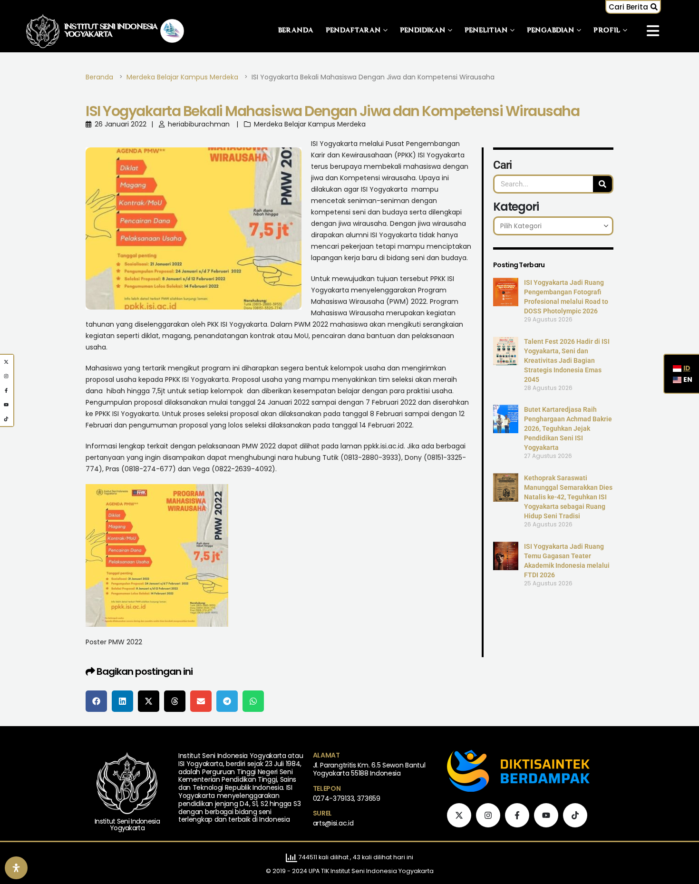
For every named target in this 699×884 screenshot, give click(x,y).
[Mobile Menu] (653, 30)
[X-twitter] (459, 815)
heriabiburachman (199, 124)
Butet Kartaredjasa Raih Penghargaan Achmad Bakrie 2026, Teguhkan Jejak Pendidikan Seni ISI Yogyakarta (568, 428)
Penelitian (486, 30)
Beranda (296, 30)
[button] (633, 7)
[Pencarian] (602, 184)
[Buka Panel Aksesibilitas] (16, 867)
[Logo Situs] (42, 31)
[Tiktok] (575, 815)
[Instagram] (488, 815)
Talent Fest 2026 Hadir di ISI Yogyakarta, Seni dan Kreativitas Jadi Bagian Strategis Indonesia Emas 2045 (567, 360)
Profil (607, 30)
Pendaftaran (353, 30)
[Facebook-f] (517, 815)
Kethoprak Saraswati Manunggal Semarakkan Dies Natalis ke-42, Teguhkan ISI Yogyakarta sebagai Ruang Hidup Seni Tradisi (568, 497)
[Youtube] (546, 815)
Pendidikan (423, 30)
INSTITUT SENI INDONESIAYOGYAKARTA (111, 31)
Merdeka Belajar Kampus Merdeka (310, 124)
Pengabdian (550, 30)
